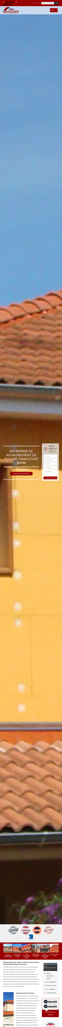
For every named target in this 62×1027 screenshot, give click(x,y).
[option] (31, 513)
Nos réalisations (21, 474)
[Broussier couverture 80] (11, 10)
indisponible (9, 1)
